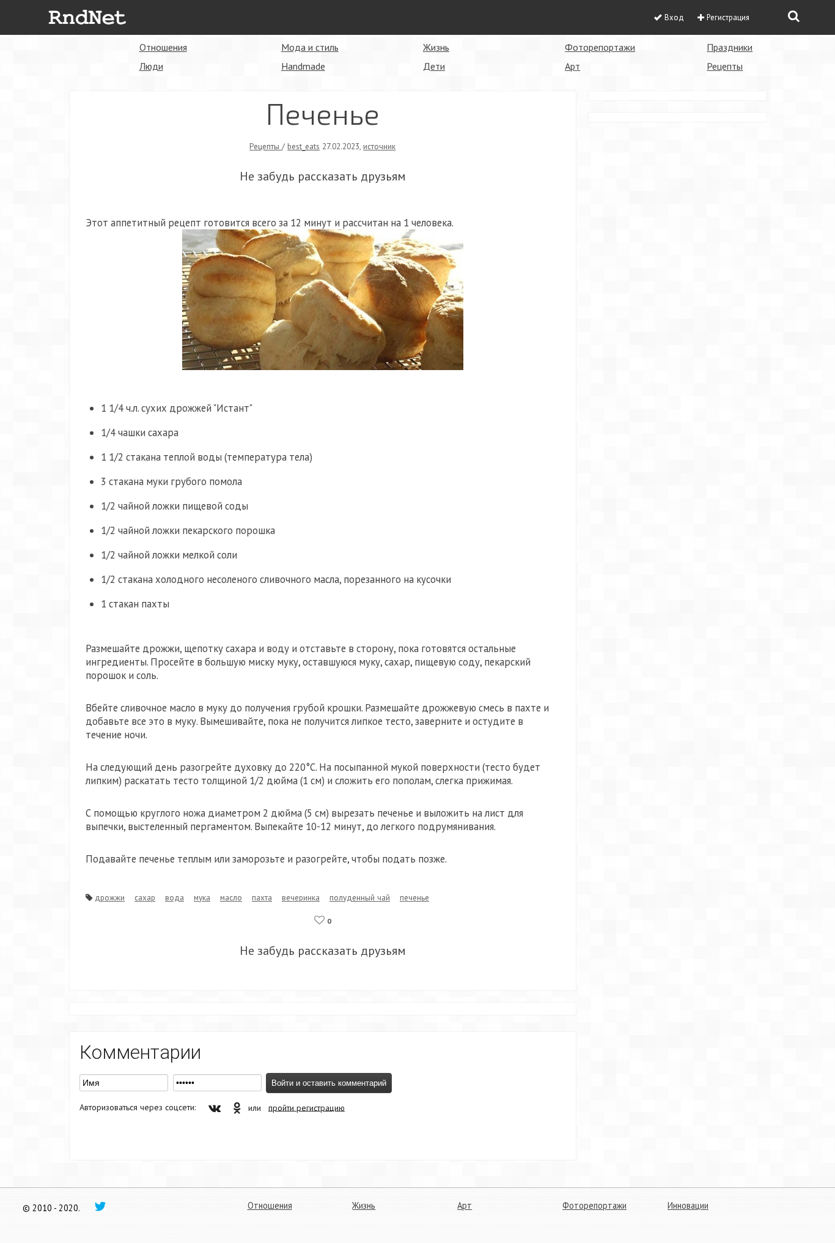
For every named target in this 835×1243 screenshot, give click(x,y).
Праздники (729, 47)
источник (379, 146)
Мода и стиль (310, 47)
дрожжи (110, 897)
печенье (414, 897)
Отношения (163, 47)
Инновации (688, 1205)
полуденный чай (359, 897)
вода (174, 897)
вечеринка (301, 897)
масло (231, 897)
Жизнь (436, 47)
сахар (144, 897)
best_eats (303, 146)
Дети (434, 66)
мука (202, 897)
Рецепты (725, 66)
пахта (262, 897)
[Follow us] (100, 1205)
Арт (572, 66)
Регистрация (728, 17)
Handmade (303, 66)
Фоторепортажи (600, 47)
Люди (151, 66)
